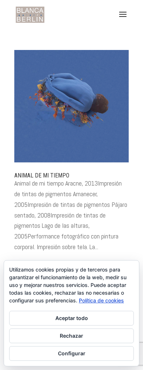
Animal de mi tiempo (41, 175)
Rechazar (71, 336)
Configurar (71, 353)
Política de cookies (101, 300)
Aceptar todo (71, 318)
